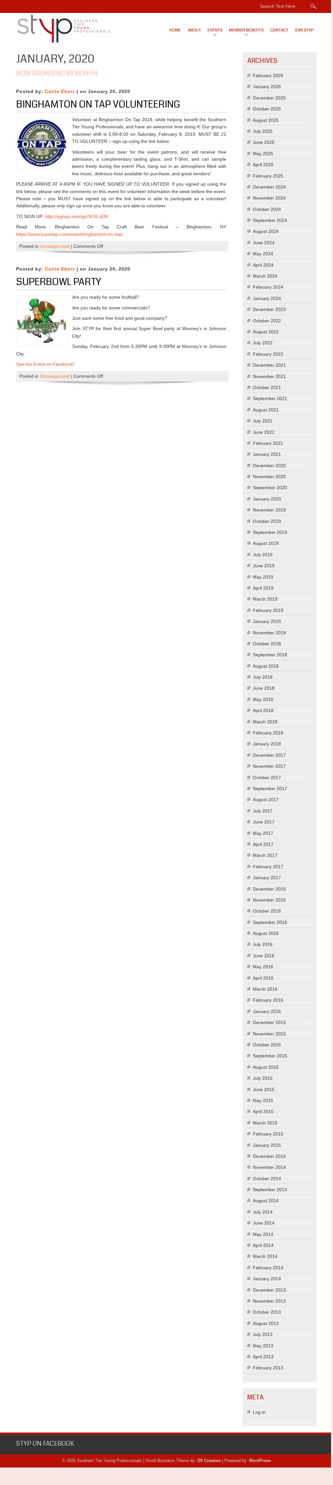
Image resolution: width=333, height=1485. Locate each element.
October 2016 (267, 911)
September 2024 (270, 220)
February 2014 (268, 1267)
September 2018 (270, 654)
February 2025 (268, 175)
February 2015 (268, 1133)
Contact (279, 30)
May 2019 (263, 577)
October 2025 (267, 108)
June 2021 (263, 432)
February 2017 (268, 866)
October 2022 (267, 320)
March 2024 (265, 276)
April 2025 (263, 164)
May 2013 (263, 1345)
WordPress (260, 1460)
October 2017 (267, 777)
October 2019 (267, 521)
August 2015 (266, 1067)
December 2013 (269, 1290)
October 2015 (267, 1044)
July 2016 (263, 944)
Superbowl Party (58, 282)
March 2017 (265, 855)
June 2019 (263, 565)
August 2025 (266, 120)
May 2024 (263, 253)
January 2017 (267, 877)
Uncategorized (55, 246)
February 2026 (268, 75)
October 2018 (267, 643)
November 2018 (269, 632)
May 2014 (263, 1234)
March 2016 (265, 989)
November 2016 (269, 900)
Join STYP (304, 30)
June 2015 (263, 1089)
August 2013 (266, 1323)
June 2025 (263, 142)
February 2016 (268, 1000)
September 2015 (270, 1055)
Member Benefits (246, 30)
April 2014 (263, 1245)
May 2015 (263, 1100)
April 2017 (263, 844)
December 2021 (269, 365)
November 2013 (269, 1301)
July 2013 (263, 1334)
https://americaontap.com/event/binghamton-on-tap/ (69, 234)
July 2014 (263, 1211)
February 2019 (268, 610)
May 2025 (263, 153)
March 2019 (265, 599)
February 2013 (268, 1367)
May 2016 (263, 966)
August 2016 (266, 933)
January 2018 (267, 743)
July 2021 (263, 420)
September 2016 (270, 922)
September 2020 (270, 487)
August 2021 (266, 409)
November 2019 (269, 509)
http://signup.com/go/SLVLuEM (76, 216)
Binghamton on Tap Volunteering (98, 104)
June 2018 (263, 688)
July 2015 (263, 1078)
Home (175, 30)
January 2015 (267, 1145)
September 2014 (270, 1189)
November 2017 (269, 766)
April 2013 (263, 1356)
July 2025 (263, 131)
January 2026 (267, 86)
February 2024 (268, 287)
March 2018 (265, 721)
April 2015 (263, 1111)
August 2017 (266, 799)
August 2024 (266, 231)
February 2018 (268, 732)
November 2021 (269, 376)
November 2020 (269, 476)
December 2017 (269, 755)
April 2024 (263, 265)
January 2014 (267, 1278)
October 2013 (267, 1312)
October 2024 (267, 209)
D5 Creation (209, 1460)
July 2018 (263, 677)
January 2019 (267, 621)
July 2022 (263, 342)
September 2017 (270, 788)
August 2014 (266, 1200)
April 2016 (263, 978)
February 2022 (268, 354)
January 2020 (267, 498)
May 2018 (263, 699)
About (194, 30)
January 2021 (267, 454)
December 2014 (269, 1156)
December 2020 (269, 465)
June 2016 (263, 955)
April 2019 (263, 588)
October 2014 (267, 1178)
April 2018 (263, 710)
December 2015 (269, 1022)
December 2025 (269, 97)
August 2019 (266, 543)
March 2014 (265, 1256)
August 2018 (266, 666)
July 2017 (263, 810)
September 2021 (270, 398)
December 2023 (269, 309)
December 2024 (269, 187)
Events (215, 30)
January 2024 (267, 298)
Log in (259, 1412)
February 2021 (268, 443)
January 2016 (267, 1011)
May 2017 (263, 833)
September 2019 (270, 532)
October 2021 (267, 387)
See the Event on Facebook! (45, 364)
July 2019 (263, 554)
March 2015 (265, 1122)
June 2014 (263, 1223)
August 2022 (266, 331)
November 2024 (269, 198)
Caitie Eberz (60, 91)
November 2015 (269, 1033)
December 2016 (269, 889)
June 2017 (263, 821)
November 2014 (269, 1167)
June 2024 (263, 242)
